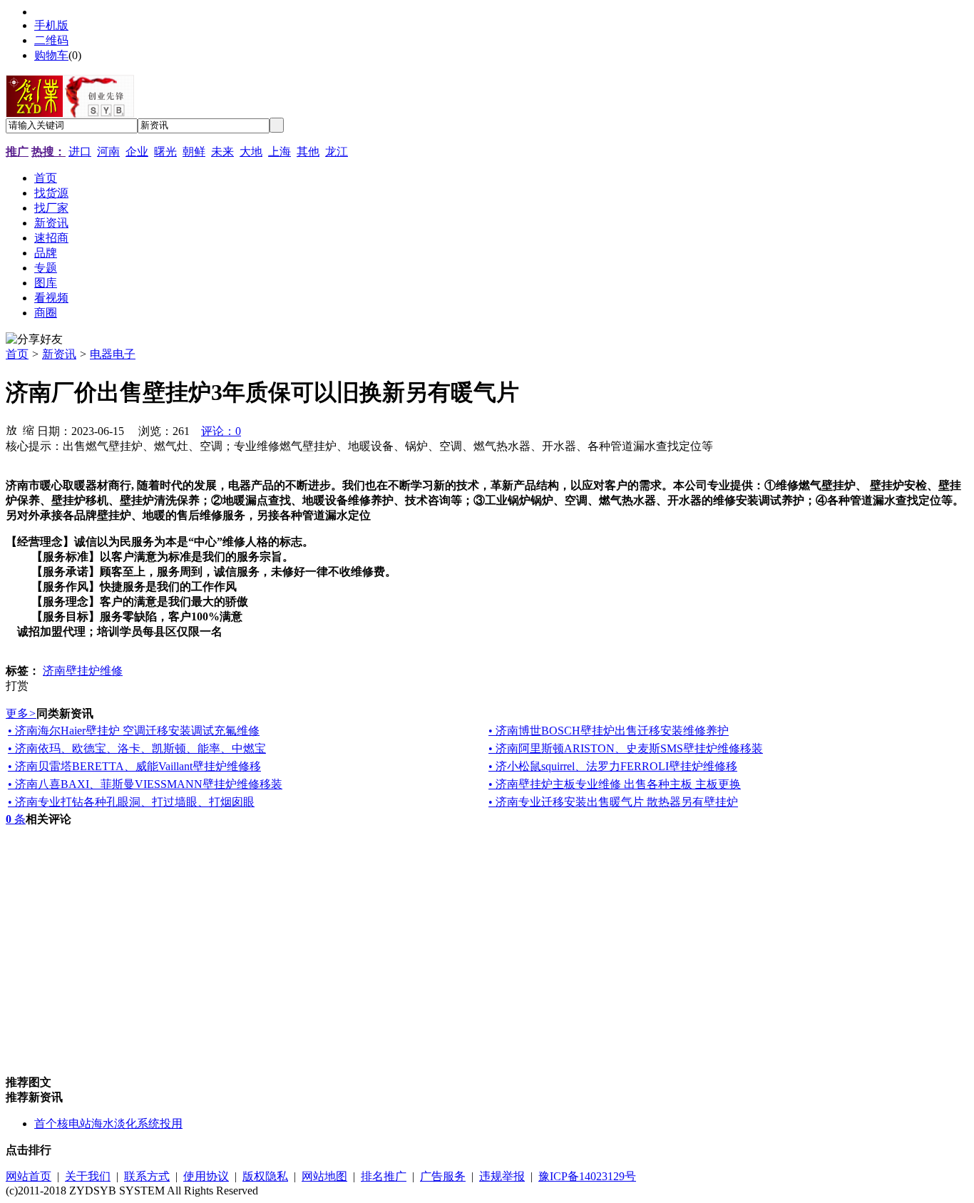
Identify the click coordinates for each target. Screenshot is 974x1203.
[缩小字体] (28, 429)
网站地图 (324, 1176)
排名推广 (383, 1176)
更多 (21, 713)
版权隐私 (265, 1176)
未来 (222, 151)
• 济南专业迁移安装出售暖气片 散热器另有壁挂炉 (613, 802)
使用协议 (206, 1176)
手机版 (51, 25)
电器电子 (112, 354)
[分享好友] (34, 339)
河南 (108, 151)
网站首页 (28, 1176)
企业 (136, 151)
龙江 (336, 151)
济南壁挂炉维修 (83, 671)
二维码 (51, 40)
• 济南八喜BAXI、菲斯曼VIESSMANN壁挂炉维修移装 (145, 784)
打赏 (17, 686)
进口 (79, 151)
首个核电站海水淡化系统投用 (108, 1123)
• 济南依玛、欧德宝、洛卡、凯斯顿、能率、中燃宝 (137, 748)
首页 (17, 354)
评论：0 (221, 431)
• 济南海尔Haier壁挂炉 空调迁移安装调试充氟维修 (134, 731)
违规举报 (502, 1176)
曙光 (165, 151)
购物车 (51, 55)
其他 (308, 151)
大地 (251, 151)
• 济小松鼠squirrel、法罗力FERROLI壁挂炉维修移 (612, 766)
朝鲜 (194, 151)
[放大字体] (11, 429)
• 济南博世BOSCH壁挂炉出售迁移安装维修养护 (608, 731)
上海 (279, 151)
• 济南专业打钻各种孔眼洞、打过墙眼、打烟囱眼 (131, 802)
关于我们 (88, 1176)
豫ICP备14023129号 (587, 1176)
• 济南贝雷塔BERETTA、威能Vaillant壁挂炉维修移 (134, 766)
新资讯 (59, 354)
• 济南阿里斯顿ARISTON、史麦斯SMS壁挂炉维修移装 (625, 748)
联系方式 (147, 1176)
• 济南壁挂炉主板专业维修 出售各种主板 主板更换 (614, 784)
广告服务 (443, 1176)
